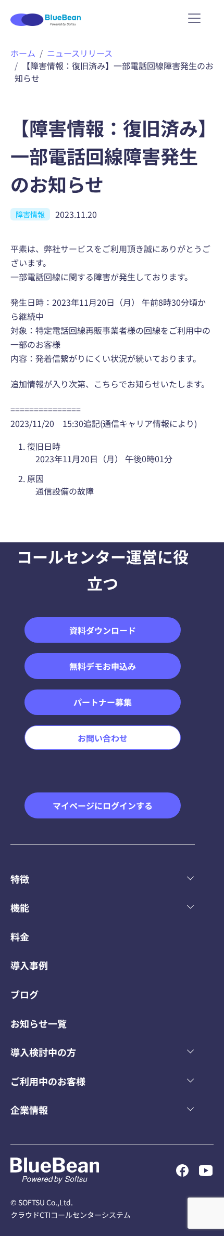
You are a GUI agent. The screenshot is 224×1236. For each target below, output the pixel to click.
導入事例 (29, 965)
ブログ (24, 994)
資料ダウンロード (102, 630)
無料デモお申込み (102, 666)
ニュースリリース (80, 53)
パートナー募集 (102, 702)
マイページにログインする (103, 805)
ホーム (22, 53)
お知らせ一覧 (38, 1023)
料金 (19, 936)
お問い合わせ (103, 738)
